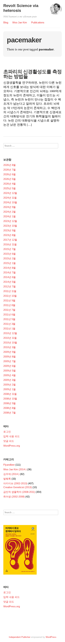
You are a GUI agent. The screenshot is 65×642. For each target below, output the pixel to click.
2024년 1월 (9, 216)
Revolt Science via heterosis (20, 8)
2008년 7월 (9, 412)
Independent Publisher (19, 637)
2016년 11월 (10, 244)
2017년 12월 (10, 239)
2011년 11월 (9, 291)
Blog (5, 22)
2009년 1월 (9, 389)
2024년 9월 (9, 207)
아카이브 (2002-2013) (15, 483)
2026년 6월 (9, 174)
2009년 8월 (9, 356)
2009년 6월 (9, 365)
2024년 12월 (10, 193)
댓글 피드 (8, 441)
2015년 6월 (9, 253)
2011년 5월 (9, 319)
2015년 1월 (9, 263)
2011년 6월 (9, 314)
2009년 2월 (9, 384)
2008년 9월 (9, 403)
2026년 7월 (9, 169)
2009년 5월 (9, 370)
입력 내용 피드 (11, 436)
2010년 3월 (9, 347)
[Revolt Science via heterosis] (56, 10)
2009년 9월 (9, 351)
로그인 (7, 431)
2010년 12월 (10, 333)
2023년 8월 (9, 235)
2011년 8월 (9, 305)
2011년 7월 (9, 309)
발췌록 (7, 478)
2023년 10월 (10, 225)
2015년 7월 (9, 249)
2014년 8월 (9, 267)
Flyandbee (9, 464)
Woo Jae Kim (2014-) (14, 469)
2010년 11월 (10, 337)
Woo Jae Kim (19, 22)
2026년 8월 (9, 165)
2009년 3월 (9, 379)
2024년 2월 (9, 211)
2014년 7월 (9, 272)
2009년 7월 (9, 361)
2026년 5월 (9, 179)
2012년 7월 (9, 286)
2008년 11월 (10, 394)
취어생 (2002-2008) (14, 496)
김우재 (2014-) (11, 474)
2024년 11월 (10, 197)
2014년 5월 (9, 281)
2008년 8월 (9, 408)
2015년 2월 (9, 258)
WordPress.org (11, 445)
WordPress (51, 637)
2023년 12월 (10, 221)
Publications (37, 22)
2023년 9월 (9, 230)
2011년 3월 (9, 323)
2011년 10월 (10, 295)
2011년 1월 (9, 328)
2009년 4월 (9, 375)
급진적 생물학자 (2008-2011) (19, 491)
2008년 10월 (10, 398)
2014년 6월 (9, 277)
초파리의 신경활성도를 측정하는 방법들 (32, 74)
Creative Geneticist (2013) (17, 487)
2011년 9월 (9, 300)
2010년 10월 (10, 342)
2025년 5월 (9, 188)
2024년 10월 (10, 202)
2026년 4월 (9, 183)
